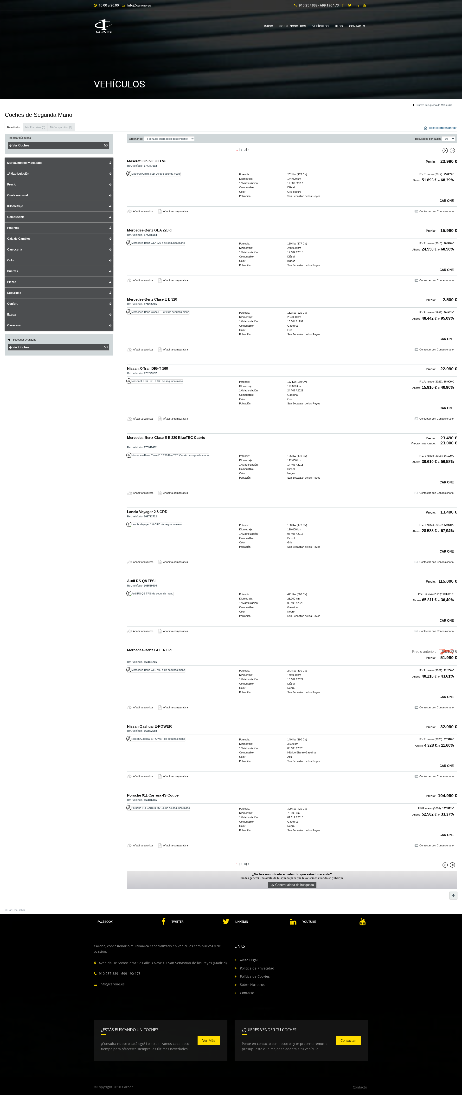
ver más (208, 1040)
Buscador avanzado (24, 339)
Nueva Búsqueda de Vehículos (434, 105)
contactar (348, 1040)
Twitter (177, 921)
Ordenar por (136, 138)
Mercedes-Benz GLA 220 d (149, 230)
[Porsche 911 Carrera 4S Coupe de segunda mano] (175, 808)
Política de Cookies (254, 976)
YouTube (309, 921)
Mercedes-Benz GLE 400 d (149, 650)
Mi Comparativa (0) (61, 127)
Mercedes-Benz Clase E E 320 (152, 299)
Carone (128, 1087)
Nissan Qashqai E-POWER (149, 726)
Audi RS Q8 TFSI (141, 581)
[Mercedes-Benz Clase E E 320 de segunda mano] (175, 312)
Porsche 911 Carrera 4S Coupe (153, 795)
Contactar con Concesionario (436, 211)
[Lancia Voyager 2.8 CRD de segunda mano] (175, 524)
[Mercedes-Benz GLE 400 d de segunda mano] (175, 670)
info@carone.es (139, 5)
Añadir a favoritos (143, 211)
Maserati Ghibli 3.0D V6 (146, 161)
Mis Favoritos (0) (35, 127)
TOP (453, 895)
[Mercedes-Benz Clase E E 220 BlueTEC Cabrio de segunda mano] (175, 455)
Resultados (13, 127)
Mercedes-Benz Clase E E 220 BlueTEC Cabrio (166, 437)
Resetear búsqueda (19, 137)
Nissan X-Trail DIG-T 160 (147, 368)
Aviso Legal (248, 960)
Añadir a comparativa (175, 211)
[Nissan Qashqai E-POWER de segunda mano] (175, 739)
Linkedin (241, 921)
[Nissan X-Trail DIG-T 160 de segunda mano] (175, 381)
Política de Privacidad (256, 968)
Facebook (104, 921)
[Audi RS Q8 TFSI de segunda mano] (175, 594)
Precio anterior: (434, 651)
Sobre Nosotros (252, 984)
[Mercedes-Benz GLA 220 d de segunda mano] (175, 243)
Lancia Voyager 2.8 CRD (147, 512)
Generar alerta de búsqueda (294, 885)
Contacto (246, 992)
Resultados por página (428, 138)
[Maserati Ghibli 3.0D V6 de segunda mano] (175, 174)
